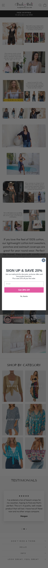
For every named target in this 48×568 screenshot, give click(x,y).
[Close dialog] (43, 260)
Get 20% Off (24, 290)
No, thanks (24, 296)
